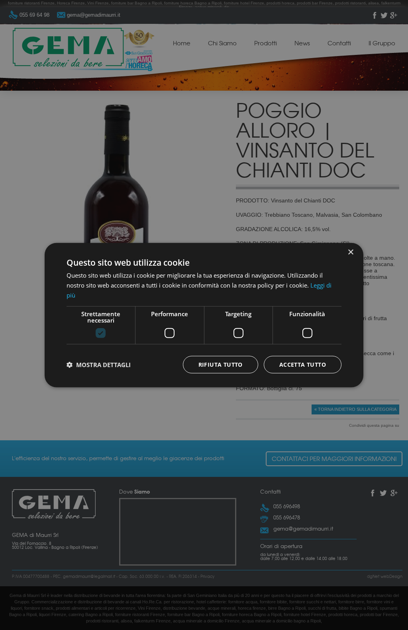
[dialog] (204, 315)
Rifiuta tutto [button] (220, 364)
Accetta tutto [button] (302, 364)
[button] (99, 364)
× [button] (350, 252)
